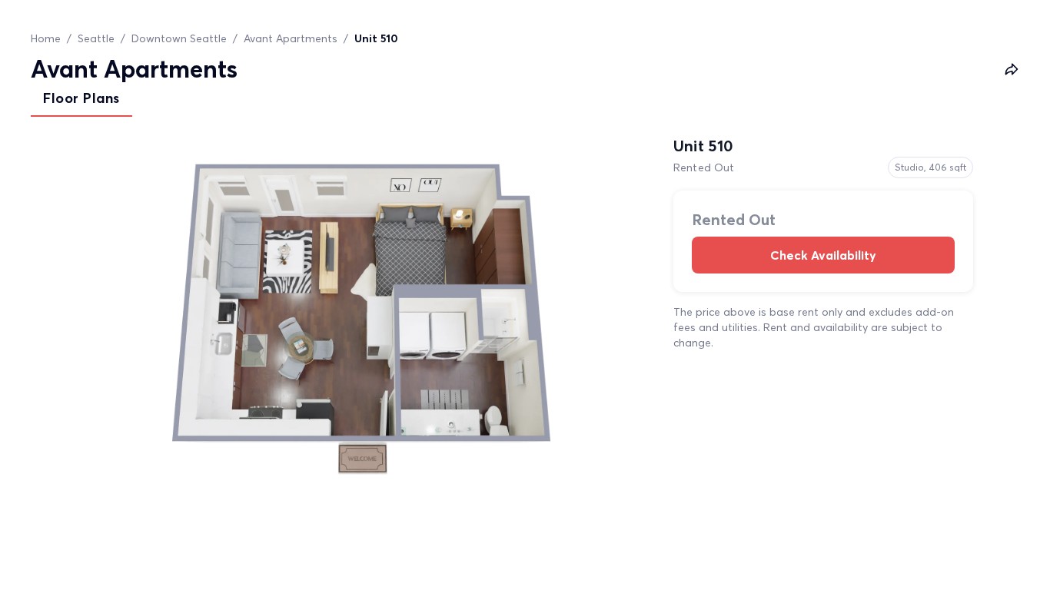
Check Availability (823, 255)
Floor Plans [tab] (81, 98)
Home (46, 38)
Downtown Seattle (179, 38)
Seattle (96, 38)
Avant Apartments (290, 38)
